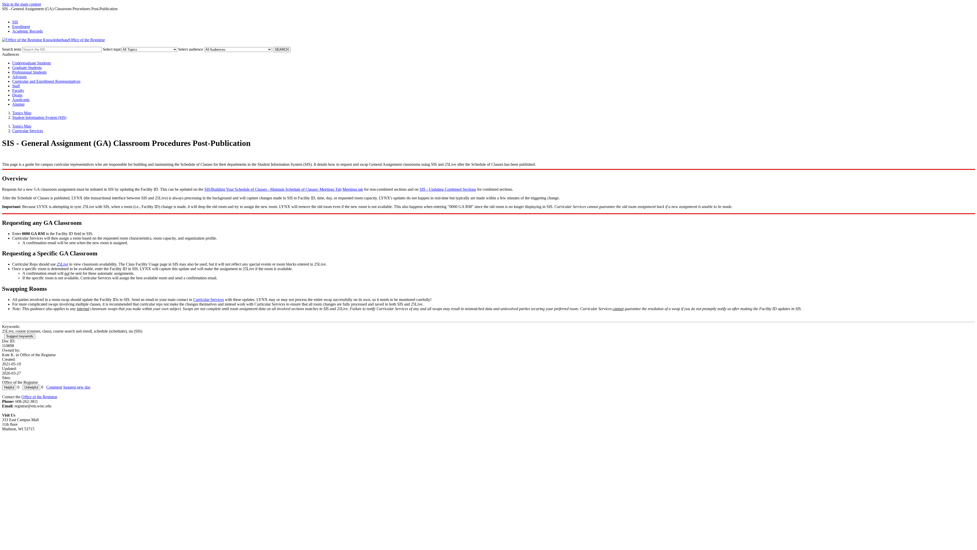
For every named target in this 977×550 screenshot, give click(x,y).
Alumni (18, 104)
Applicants (21, 100)
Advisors (19, 77)
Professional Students (29, 72)
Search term (11, 49)
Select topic (112, 49)
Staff (16, 86)
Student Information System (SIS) (39, 117)
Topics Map (21, 113)
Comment (54, 387)
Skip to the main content (21, 4)
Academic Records (27, 31)
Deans (17, 95)
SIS (15, 22)
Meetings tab (352, 189)
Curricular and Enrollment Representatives (46, 81)
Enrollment (21, 26)
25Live (62, 264)
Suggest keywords (19, 336)
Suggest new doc (77, 387)
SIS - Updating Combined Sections (448, 189)
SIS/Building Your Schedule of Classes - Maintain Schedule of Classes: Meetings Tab (272, 189)
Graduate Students (27, 67)
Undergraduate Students (31, 63)
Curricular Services (27, 131)
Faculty (18, 90)
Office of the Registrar (39, 397)
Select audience (190, 49)
